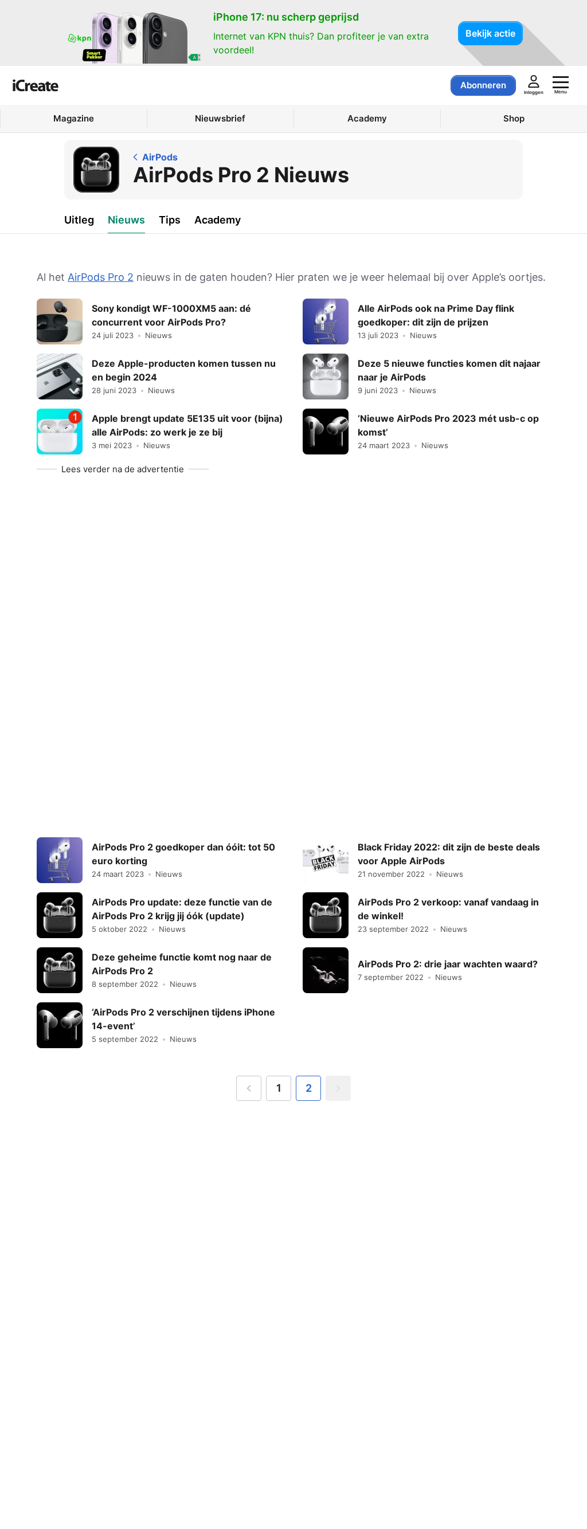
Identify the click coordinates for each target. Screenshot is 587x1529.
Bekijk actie (490, 33)
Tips (170, 220)
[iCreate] (35, 85)
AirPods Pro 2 (101, 277)
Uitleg (79, 220)
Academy (217, 220)
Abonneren (483, 85)
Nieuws (126, 220)
